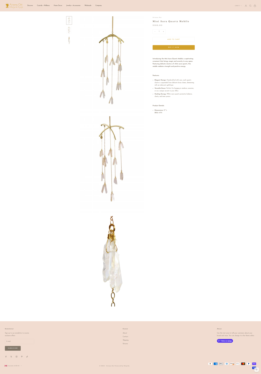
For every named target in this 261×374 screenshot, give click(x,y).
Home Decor (58, 5)
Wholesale (88, 5)
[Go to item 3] (69, 40)
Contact (125, 336)
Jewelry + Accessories (73, 5)
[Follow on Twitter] (11, 357)
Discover (30, 5)
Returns (125, 344)
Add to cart (173, 39)
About (125, 333)
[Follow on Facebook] (6, 357)
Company (98, 5)
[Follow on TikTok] (27, 357)
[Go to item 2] (69, 30)
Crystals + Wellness (43, 5)
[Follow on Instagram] (16, 357)
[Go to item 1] (69, 20)
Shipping (125, 340)
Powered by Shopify (122, 366)
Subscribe (13, 348)
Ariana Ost (157, 17)
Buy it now (173, 47)
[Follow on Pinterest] (22, 357)
